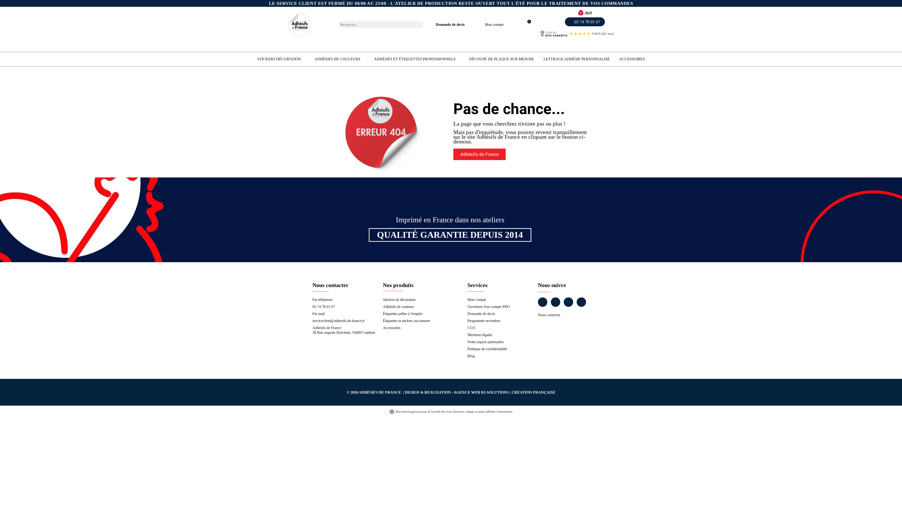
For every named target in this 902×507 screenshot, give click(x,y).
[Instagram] (555, 302)
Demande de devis (450, 25)
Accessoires (632, 59)
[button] (526, 25)
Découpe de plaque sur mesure (501, 59)
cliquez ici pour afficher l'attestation (489, 412)
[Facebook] (542, 302)
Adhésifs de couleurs (337, 59)
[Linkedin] (568, 302)
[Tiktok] (581, 302)
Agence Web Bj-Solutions (481, 392)
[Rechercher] (420, 24)
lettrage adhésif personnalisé (577, 59)
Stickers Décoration (279, 59)
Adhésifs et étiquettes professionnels (414, 59)
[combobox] (374, 24)
